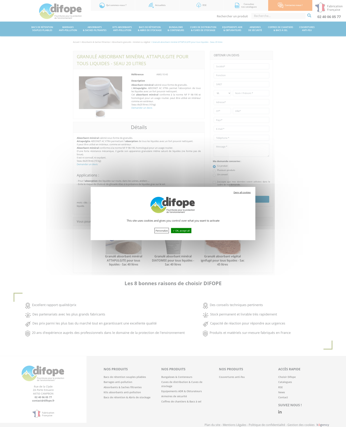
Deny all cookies (242, 192)
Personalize (162, 230)
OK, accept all (182, 230)
